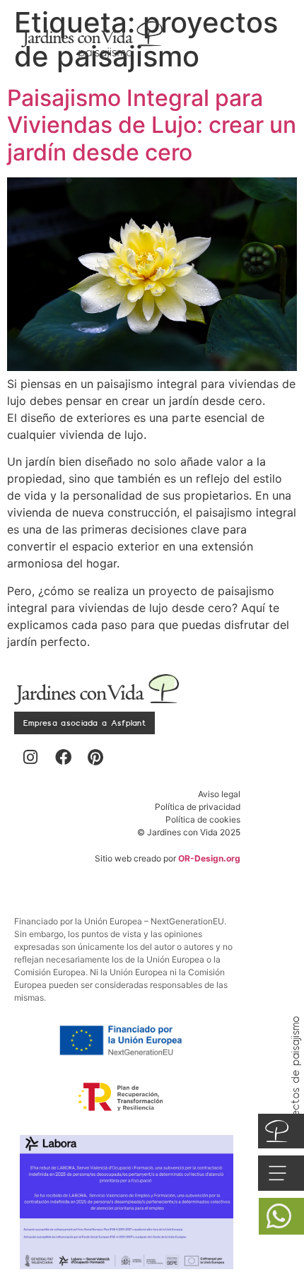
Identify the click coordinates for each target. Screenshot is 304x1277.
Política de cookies (202, 819)
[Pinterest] (95, 757)
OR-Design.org (209, 858)
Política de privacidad (197, 806)
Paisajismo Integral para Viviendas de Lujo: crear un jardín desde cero (151, 125)
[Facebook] (63, 757)
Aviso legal (219, 794)
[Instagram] (30, 757)
